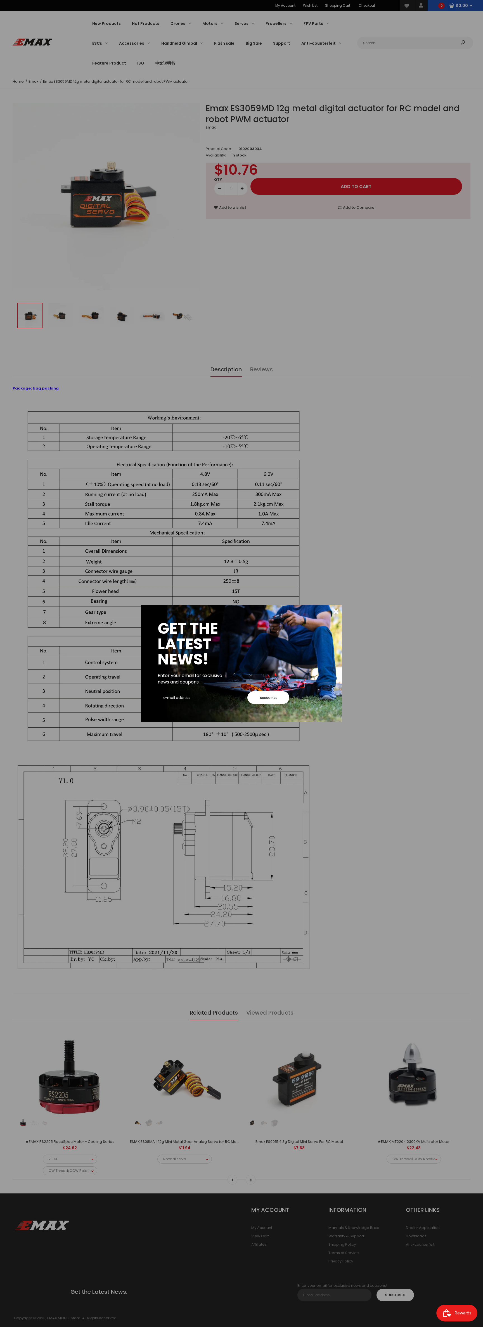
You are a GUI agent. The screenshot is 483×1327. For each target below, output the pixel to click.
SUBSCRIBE (268, 697)
